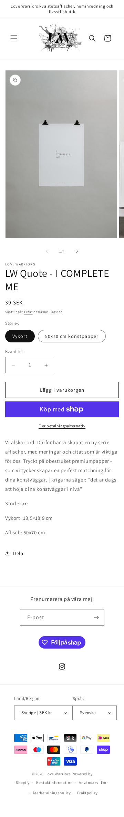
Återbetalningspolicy (52, 792)
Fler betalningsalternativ (62, 425)
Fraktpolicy (87, 792)
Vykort (20, 336)
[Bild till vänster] (46, 251)
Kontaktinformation (54, 782)
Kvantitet (14, 351)
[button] (13, 38)
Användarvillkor (93, 782)
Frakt (28, 312)
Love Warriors (58, 773)
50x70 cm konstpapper (72, 336)
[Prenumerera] (96, 618)
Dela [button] (18, 553)
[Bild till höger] (77, 251)
